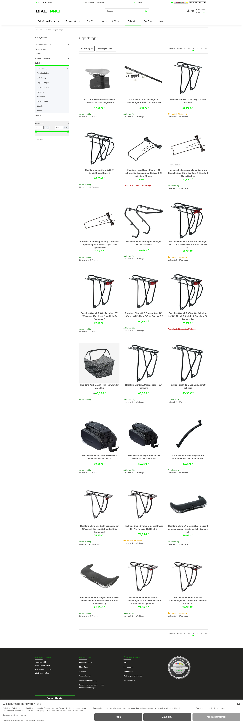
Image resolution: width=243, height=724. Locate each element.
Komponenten (40, 49)
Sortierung (85, 49)
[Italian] (181, 3)
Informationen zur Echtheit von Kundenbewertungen (91, 686)
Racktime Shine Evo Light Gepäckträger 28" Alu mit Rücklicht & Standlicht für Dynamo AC (99, 529)
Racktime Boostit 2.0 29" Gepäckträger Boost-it (188, 101)
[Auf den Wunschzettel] (115, 62)
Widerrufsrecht (129, 680)
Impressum (128, 667)
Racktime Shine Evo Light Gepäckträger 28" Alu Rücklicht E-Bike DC (144, 527)
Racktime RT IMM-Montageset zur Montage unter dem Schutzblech (188, 457)
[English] (175, 3)
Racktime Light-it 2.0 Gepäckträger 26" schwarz (143, 386)
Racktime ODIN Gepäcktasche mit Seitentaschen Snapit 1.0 (144, 457)
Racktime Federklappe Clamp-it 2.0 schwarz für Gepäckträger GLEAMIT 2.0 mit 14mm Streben (144, 173)
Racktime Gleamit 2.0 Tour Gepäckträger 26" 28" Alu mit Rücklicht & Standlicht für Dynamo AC (188, 316)
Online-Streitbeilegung (88, 680)
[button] (188, 11)
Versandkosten (85, 676)
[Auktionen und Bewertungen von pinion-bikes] (179, 668)
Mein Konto (83, 667)
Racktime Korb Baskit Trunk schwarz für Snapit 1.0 (99, 386)
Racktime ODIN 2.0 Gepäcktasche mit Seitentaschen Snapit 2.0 (99, 457)
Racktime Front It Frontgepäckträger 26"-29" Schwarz (143, 243)
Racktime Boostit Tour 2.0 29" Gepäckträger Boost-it (99, 171)
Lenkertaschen (43, 87)
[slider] (36, 131)
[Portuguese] (183, 3)
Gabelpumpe (42, 78)
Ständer (40, 106)
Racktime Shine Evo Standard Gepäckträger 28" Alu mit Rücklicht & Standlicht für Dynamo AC (143, 601)
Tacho (39, 111)
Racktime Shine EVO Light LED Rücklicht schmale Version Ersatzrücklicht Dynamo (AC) (188, 529)
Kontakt (139, 3)
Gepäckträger (43, 82)
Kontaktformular (85, 662)
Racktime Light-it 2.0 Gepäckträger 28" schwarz (188, 386)
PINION (38, 54)
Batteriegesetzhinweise (133, 676)
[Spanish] (187, 3)
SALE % (38, 115)
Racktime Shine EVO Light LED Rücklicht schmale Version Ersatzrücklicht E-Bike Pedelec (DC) (99, 601)
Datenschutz (129, 671)
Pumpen (40, 92)
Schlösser (41, 97)
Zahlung (82, 671)
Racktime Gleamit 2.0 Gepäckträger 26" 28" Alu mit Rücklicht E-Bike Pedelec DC (143, 314)
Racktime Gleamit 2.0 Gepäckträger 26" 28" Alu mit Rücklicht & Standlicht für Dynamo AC (99, 316)
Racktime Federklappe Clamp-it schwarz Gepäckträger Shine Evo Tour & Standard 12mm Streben (188, 173)
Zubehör (38, 63)
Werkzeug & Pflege (42, 58)
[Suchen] (146, 11)
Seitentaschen (42, 101)
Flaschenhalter (43, 73)
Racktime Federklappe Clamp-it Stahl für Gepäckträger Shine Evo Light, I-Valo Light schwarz (99, 245)
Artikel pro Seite (105, 49)
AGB (125, 662)
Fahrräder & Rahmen (43, 44)
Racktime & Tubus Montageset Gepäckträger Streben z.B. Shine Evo (143, 101)
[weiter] (206, 49)
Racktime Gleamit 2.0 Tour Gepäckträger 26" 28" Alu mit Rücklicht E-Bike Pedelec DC (188, 245)
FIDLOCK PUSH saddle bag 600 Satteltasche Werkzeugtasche (99, 101)
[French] (177, 3)
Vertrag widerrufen (55, 698)
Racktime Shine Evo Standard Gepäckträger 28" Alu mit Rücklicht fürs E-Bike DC (188, 601)
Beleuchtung (42, 68)
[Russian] (185, 3)
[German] (179, 3)
